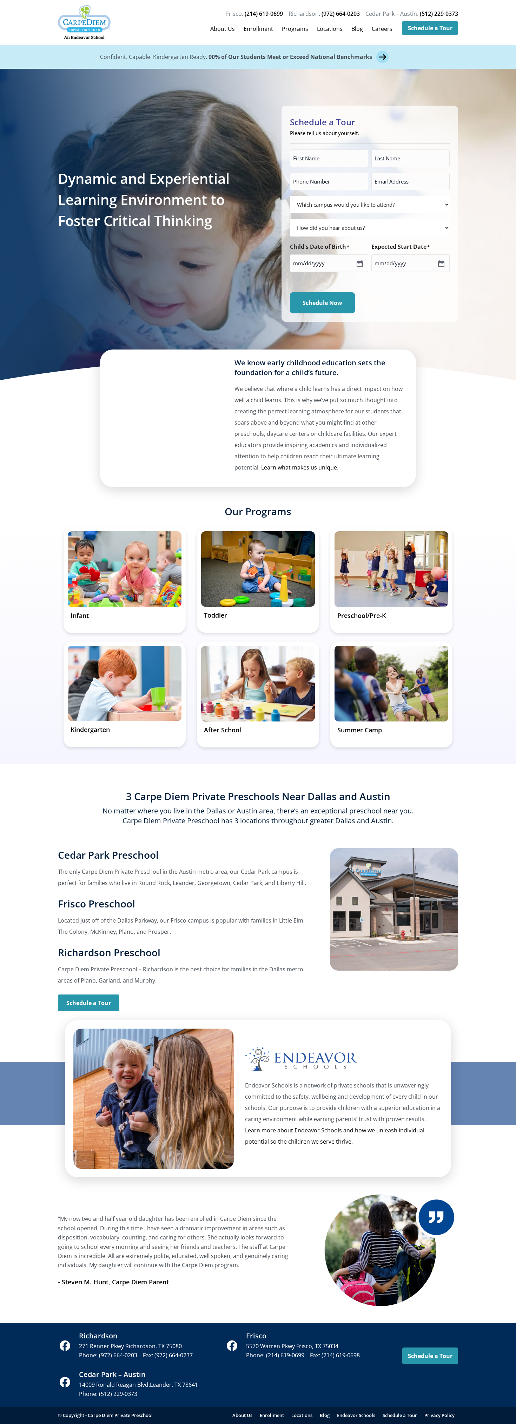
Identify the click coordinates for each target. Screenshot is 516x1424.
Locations (330, 29)
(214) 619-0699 (264, 14)
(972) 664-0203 (341, 14)
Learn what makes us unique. (299, 467)
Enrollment (258, 29)
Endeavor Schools (356, 1415)
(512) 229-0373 (439, 14)
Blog (357, 29)
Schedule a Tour (430, 28)
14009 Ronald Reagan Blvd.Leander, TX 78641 (138, 1385)
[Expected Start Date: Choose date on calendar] (440, 263)
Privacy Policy (439, 1415)
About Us (222, 29)
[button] (65, 1346)
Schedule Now (322, 303)
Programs (295, 29)
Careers (382, 29)
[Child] (359, 263)
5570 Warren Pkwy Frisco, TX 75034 (292, 1346)
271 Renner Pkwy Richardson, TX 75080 (130, 1346)
